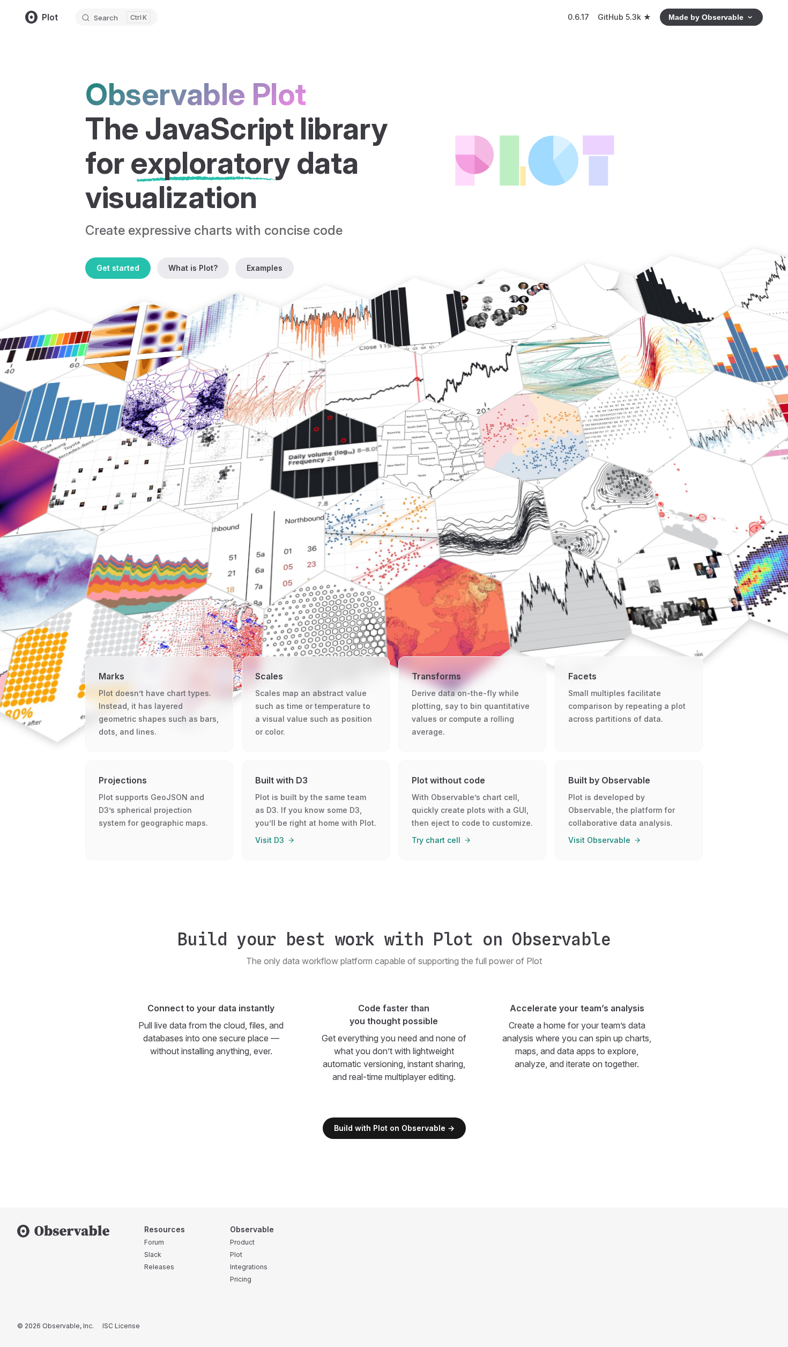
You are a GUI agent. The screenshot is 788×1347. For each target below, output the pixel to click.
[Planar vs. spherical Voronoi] (172, 403)
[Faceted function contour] (134, 342)
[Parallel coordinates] (569, 364)
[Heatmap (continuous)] (229, 333)
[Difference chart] (325, 324)
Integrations (248, 1267)
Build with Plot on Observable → (394, 1128)
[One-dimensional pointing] (324, 460)
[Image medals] (510, 308)
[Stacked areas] (147, 563)
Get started (117, 267)
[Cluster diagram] (599, 300)
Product (242, 1242)
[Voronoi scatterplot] (535, 439)
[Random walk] (569, 611)
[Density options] (605, 513)
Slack (152, 1254)
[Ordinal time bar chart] (419, 316)
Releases (159, 1267)
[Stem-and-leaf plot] (264, 550)
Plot (236, 1254)
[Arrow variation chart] (273, 393)
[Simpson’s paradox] (383, 537)
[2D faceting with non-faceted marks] (214, 471)
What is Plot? (193, 267)
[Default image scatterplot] (105, 483)
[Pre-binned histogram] (686, 292)
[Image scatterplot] (685, 598)
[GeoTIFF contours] (449, 626)
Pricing (240, 1279)
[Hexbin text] (637, 429)
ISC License (121, 1326)
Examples (265, 267)
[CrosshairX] (474, 374)
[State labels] (432, 450)
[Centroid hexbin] (323, 641)
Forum (154, 1242)
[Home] (63, 1231)
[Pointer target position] (376, 383)
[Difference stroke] (663, 356)
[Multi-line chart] (496, 525)
